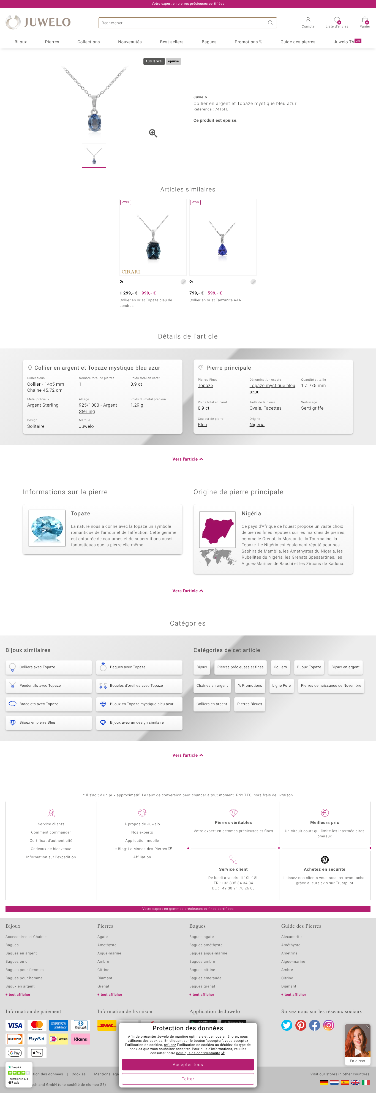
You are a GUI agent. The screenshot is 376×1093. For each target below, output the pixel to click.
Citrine (103, 970)
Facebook (314, 1025)
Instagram (328, 1025)
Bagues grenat (202, 986)
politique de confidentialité (198, 1053)
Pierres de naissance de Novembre (331, 685)
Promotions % (248, 42)
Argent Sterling (43, 405)
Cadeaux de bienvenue (51, 849)
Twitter (286, 1025)
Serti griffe (312, 408)
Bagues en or (17, 961)
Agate (102, 937)
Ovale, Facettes (266, 408)
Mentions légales (109, 1074)
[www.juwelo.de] (324, 1082)
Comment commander (51, 832)
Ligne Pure (282, 685)
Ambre (103, 961)
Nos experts (142, 832)
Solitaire (36, 426)
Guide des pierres (297, 42)
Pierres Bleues (249, 704)
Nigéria (257, 424)
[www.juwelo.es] (345, 1082)
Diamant (105, 978)
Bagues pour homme (24, 978)
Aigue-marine (109, 953)
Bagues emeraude (205, 978)
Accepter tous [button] (188, 1065)
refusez (170, 1045)
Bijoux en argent (345, 667)
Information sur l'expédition (51, 857)
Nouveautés (130, 42)
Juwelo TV (347, 42)
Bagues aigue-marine (208, 953)
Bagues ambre (202, 961)
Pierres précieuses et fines (240, 667)
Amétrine (289, 953)
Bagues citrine (202, 970)
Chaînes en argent (212, 685)
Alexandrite (291, 937)
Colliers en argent (212, 704)
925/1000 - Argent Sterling (98, 408)
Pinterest (300, 1025)
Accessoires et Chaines (27, 937)
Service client (233, 870)
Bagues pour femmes (25, 970)
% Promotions (250, 685)
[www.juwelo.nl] (334, 1082)
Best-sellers (172, 42)
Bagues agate (201, 937)
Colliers (280, 667)
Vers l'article (185, 459)
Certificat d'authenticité (51, 840)
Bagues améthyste (206, 945)
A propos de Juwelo (142, 824)
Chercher (271, 23)
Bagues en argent (21, 953)
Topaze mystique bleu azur (272, 388)
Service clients (51, 824)
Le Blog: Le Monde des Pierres (140, 849)
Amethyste (107, 945)
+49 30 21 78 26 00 (237, 888)
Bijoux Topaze (309, 667)
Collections (88, 42)
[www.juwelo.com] (355, 1082)
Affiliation (142, 857)
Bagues (209, 42)
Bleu (202, 424)
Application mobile (142, 840)
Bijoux (21, 42)
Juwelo (86, 426)
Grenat (103, 986)
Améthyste (291, 945)
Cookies (79, 1074)
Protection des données (42, 1074)
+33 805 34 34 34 (237, 883)
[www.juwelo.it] (366, 1082)
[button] (308, 23)
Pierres (52, 42)
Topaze (205, 385)
